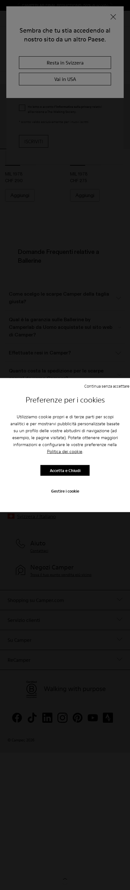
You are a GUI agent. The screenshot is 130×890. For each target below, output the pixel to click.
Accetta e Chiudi (65, 470)
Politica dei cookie (64, 451)
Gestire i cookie (65, 491)
